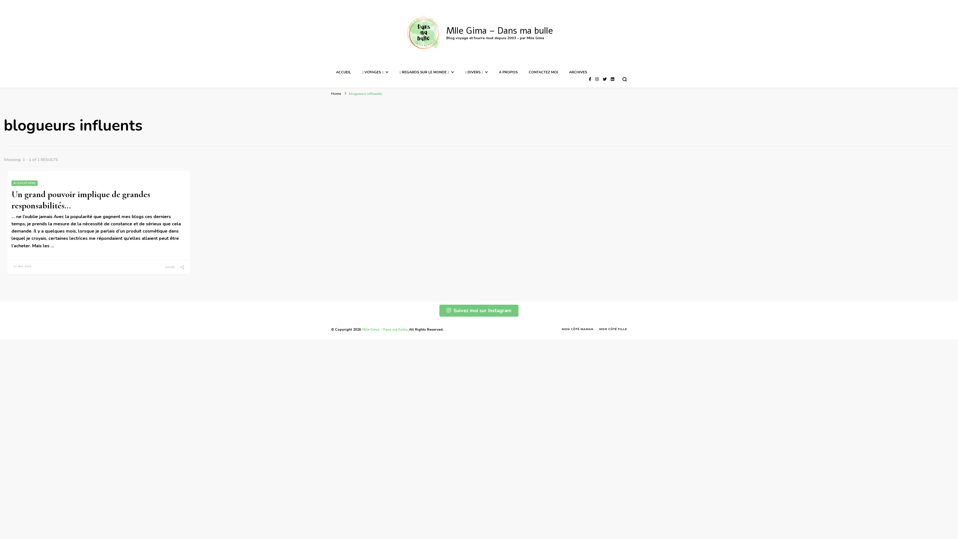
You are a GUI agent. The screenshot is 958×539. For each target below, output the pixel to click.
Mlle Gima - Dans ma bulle (384, 329)
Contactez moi (543, 72)
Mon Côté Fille (613, 329)
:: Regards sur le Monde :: (424, 72)
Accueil (343, 72)
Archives (578, 72)
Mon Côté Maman (578, 329)
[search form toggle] (624, 79)
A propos (508, 72)
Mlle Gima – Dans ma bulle (499, 31)
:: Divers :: (474, 72)
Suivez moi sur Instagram (482, 310)
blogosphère (24, 183)
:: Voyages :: (372, 72)
